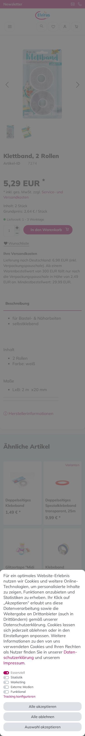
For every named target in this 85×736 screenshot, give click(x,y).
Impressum (13, 663)
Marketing (18, 682)
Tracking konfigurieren (19, 696)
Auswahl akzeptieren (43, 727)
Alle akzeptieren (42, 706)
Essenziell (18, 673)
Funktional (18, 692)
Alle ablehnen (42, 716)
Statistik (16, 677)
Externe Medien (22, 687)
